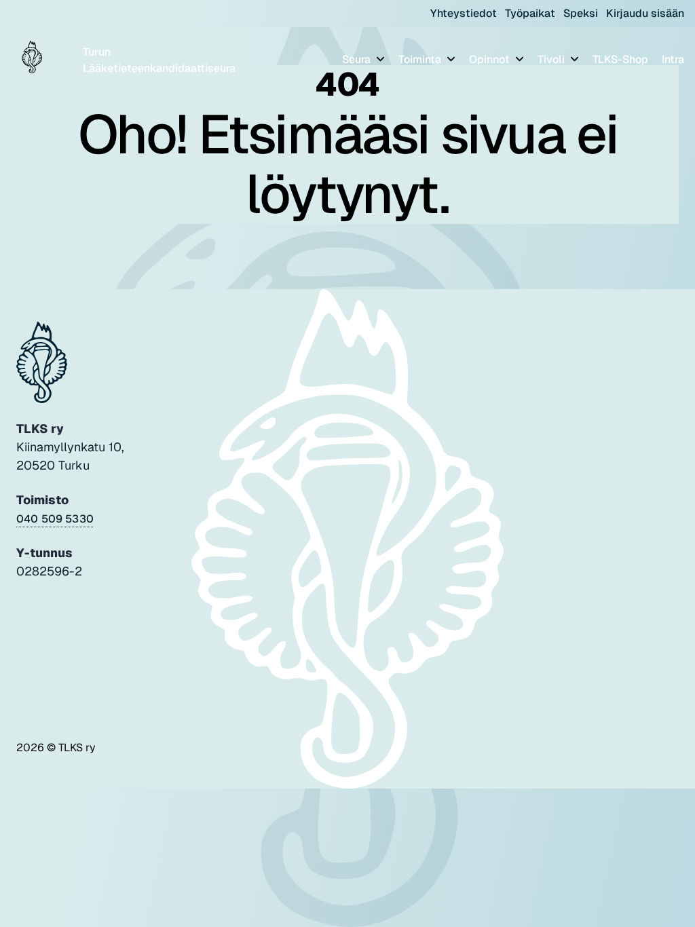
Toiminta (421, 59)
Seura (357, 59)
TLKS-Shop (620, 59)
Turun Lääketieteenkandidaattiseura (159, 60)
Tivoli (552, 59)
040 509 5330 (55, 519)
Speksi (580, 13)
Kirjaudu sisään (645, 13)
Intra (673, 59)
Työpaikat (530, 13)
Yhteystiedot (463, 13)
